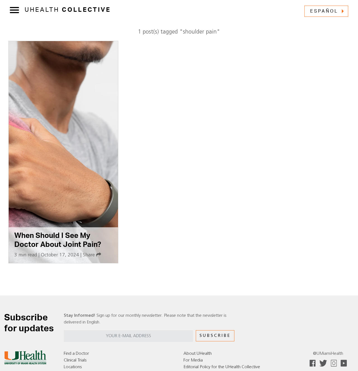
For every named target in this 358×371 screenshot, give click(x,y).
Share (89, 255)
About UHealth (197, 353)
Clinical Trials (75, 360)
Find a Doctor (76, 353)
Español (324, 11)
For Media (193, 360)
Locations (73, 367)
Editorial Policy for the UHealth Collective (221, 367)
